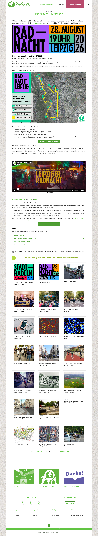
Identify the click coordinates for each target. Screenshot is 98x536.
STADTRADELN (37, 23)
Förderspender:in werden (48, 486)
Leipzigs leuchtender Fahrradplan (48, 336)
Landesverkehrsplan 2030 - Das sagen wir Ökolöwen (74, 401)
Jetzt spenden (19, 486)
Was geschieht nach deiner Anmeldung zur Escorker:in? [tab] (27, 244)
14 (57, 451)
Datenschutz (41, 529)
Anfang (32, 451)
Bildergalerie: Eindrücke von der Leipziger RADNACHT (48, 310)
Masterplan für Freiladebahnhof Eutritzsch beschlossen (23, 445)
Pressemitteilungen (70, 529)
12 (51, 451)
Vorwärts (62, 451)
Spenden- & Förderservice (73, 486)
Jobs (72, 518)
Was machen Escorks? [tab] (19, 235)
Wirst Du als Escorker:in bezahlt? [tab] (22, 241)
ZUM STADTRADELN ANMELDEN (49, 141)
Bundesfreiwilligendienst (77, 515)
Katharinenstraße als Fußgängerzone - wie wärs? (48, 364)
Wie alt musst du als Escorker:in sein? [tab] (23, 248)
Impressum (25, 529)
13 (54, 451)
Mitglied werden (56, 515)
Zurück (37, 451)
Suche (88, 3)
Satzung (16, 518)
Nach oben (49, 525)
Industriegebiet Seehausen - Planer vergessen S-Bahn (74, 391)
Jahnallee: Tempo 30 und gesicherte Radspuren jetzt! (22, 391)
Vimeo (35, 199)
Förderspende (36, 518)
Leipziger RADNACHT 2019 (18, 199)
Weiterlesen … (25, 302)
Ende (67, 451)
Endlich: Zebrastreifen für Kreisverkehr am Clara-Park (49, 418)
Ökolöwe (30, 199)
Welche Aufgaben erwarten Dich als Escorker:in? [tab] (26, 238)
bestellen (70, 503)
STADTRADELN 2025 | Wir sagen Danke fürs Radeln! (23, 310)
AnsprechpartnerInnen (19, 520)
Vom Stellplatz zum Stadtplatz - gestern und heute (47, 391)
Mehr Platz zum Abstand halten (22, 363)
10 (46, 451)
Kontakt (33, 529)
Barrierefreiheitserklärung (55, 529)
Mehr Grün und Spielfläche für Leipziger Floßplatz (47, 445)
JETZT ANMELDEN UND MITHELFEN (49, 224)
